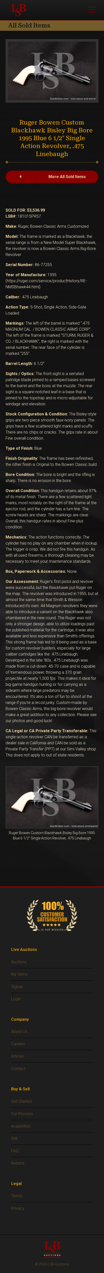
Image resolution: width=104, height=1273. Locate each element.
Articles (17, 1056)
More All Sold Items (67, 176)
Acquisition (20, 1126)
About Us (19, 1031)
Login (16, 999)
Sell (14, 1138)
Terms (16, 1196)
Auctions (19, 961)
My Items (19, 974)
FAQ (14, 1150)
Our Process (22, 1113)
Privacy (17, 1208)
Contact (18, 1068)
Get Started (21, 1101)
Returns (17, 1163)
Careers (18, 1043)
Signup (17, 986)
